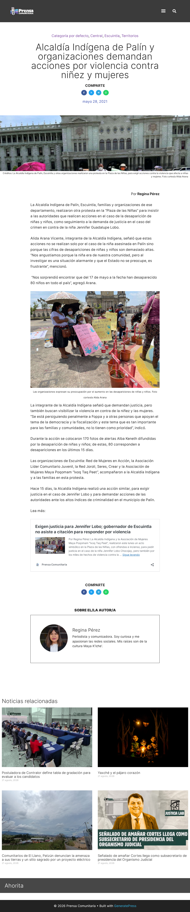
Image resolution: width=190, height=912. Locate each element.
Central (96, 36)
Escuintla (112, 36)
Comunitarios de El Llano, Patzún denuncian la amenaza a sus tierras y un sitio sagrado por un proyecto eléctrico (46, 858)
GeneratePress (125, 906)
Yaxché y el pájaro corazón (119, 773)
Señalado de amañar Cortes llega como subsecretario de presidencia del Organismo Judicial (142, 858)
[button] (163, 10)
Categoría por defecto (70, 36)
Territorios (130, 36)
